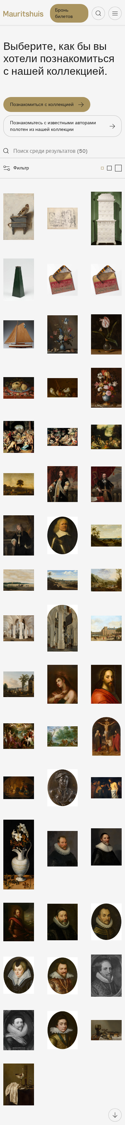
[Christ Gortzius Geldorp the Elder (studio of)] (106, 684)
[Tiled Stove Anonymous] (106, 218)
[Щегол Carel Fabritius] (18, 218)
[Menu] (115, 13)
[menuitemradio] (102, 168)
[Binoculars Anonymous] (18, 279)
